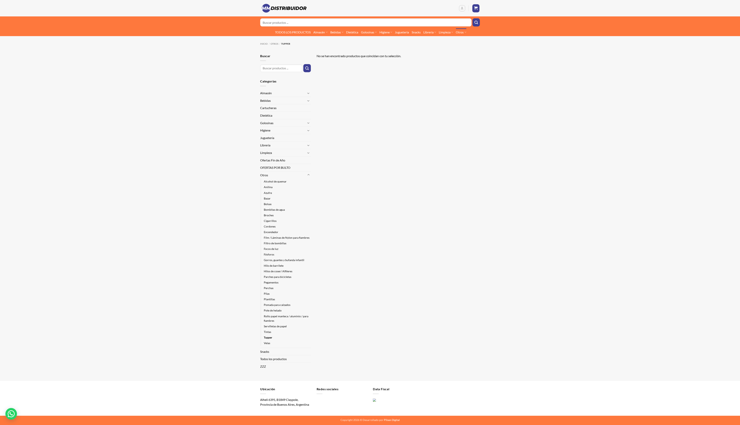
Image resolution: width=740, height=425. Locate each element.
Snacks (416, 32)
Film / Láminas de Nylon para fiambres (286, 237)
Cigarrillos (270, 220)
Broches (269, 215)
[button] (462, 8)
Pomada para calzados (277, 304)
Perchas (268, 288)
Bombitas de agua (274, 209)
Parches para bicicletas (277, 276)
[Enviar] (476, 22)
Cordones (270, 226)
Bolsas (268, 204)
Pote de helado (273, 310)
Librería (428, 32)
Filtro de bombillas (275, 243)
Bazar (267, 198)
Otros (460, 32)
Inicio (264, 43)
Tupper (268, 337)
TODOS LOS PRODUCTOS (293, 32)
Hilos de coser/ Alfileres (278, 271)
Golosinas (367, 32)
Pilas (267, 293)
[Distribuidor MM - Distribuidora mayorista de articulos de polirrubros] (284, 8)
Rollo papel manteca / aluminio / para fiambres (286, 318)
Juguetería (402, 32)
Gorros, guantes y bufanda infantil (284, 260)
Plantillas (269, 299)
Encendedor (271, 232)
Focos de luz (271, 248)
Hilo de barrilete (273, 265)
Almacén (319, 32)
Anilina (268, 187)
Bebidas (335, 32)
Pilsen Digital (392, 420)
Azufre (268, 192)
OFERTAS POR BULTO (275, 167)
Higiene (384, 32)
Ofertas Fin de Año (272, 160)
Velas (267, 343)
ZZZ (263, 366)
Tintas (267, 331)
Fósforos (269, 254)
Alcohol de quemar (275, 181)
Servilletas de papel (275, 326)
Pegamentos (271, 282)
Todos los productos (273, 359)
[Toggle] (308, 93)
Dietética (352, 32)
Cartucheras (268, 108)
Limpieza (445, 32)
